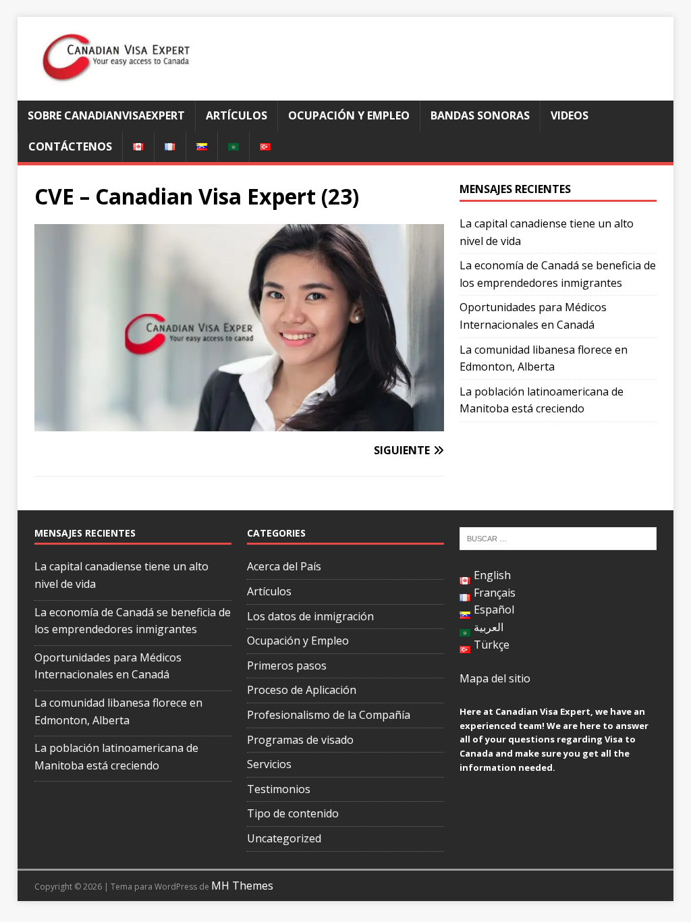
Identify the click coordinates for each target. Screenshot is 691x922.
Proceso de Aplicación (301, 689)
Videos (569, 115)
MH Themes (242, 885)
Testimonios (278, 789)
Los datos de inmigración (310, 616)
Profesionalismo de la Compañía (328, 714)
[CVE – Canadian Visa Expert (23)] (239, 422)
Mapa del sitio (495, 678)
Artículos (236, 115)
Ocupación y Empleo (349, 115)
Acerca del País (284, 566)
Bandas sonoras (480, 115)
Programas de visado (300, 739)
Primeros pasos (287, 665)
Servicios (269, 764)
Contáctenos (70, 146)
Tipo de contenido (293, 813)
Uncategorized (284, 838)
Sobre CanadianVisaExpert (106, 115)
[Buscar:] (558, 538)
